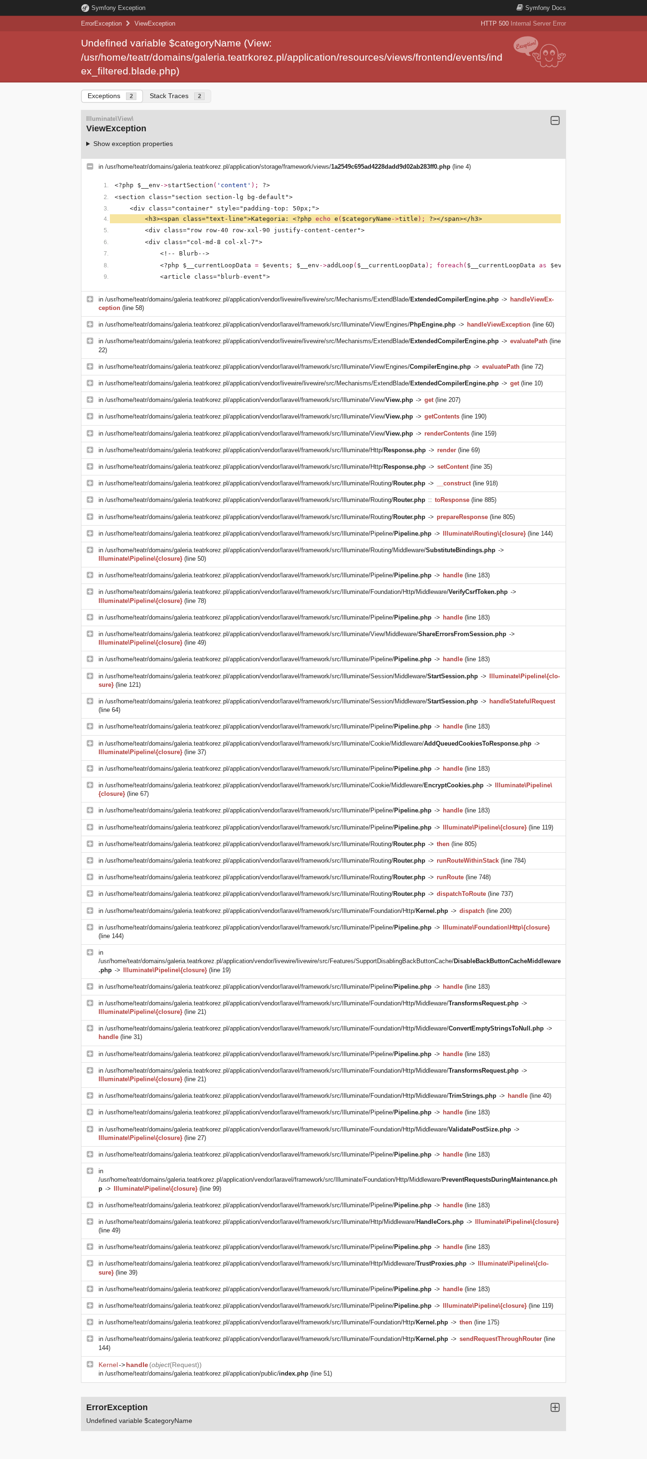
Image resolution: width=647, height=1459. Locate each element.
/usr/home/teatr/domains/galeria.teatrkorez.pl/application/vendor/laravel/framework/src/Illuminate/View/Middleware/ (305, 634)
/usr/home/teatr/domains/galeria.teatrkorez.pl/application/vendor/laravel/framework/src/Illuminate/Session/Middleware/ (291, 676)
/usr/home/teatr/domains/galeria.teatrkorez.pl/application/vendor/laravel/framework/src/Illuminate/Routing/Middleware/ (300, 550)
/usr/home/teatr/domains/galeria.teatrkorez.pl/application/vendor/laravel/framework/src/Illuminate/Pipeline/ (268, 533)
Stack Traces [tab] (175, 96)
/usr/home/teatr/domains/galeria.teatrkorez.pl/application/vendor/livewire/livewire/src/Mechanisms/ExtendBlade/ (302, 299)
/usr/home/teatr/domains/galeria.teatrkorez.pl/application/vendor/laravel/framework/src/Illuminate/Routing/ (265, 483)
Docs (545, 7)
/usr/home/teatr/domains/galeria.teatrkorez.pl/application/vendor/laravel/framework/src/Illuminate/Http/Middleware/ (284, 1221)
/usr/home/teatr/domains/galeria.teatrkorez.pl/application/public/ (206, 1373)
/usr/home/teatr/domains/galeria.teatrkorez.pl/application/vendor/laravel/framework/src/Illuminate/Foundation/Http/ (276, 910)
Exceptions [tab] (110, 96)
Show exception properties (133, 143)
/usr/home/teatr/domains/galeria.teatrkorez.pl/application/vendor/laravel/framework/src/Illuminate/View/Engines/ (280, 324)
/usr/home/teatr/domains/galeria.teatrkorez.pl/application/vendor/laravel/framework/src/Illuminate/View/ (259, 399)
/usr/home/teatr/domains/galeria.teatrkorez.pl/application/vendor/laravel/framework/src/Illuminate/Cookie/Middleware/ (318, 743)
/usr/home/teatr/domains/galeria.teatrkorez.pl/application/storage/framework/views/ (277, 166)
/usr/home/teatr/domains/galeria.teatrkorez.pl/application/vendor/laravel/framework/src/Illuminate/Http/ (265, 450)
